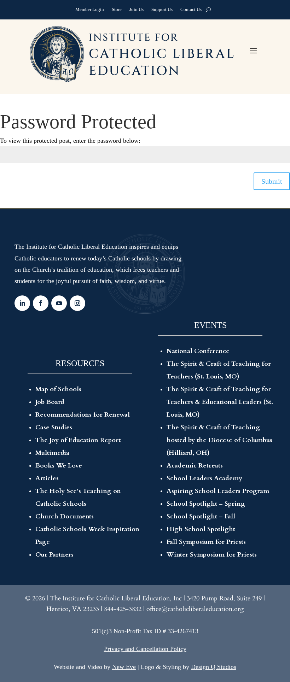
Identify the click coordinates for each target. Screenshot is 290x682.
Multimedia (52, 452)
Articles (47, 478)
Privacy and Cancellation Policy (145, 648)
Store (117, 10)
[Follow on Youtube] (59, 303)
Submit (271, 181)
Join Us (136, 10)
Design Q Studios (213, 666)
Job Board (49, 402)
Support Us (162, 10)
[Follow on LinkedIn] (22, 303)
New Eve (124, 666)
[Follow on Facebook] (40, 303)
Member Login (89, 10)
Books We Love (58, 465)
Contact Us (191, 10)
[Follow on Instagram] (77, 303)
